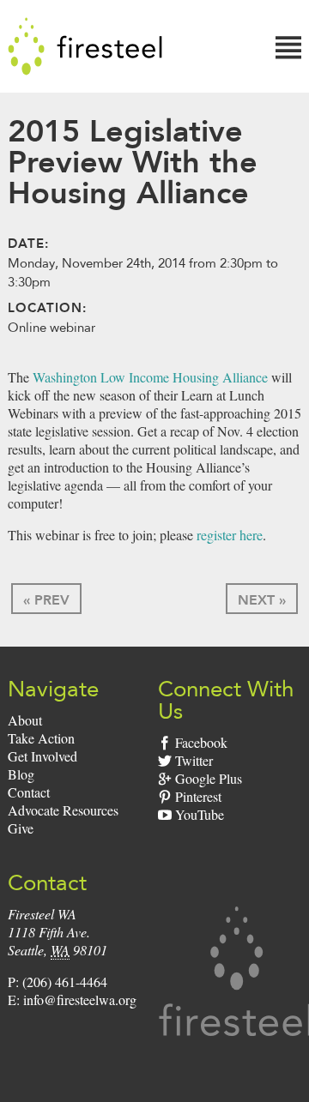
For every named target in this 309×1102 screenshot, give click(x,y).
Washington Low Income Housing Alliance (150, 377)
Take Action (41, 738)
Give (20, 828)
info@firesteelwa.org (79, 1000)
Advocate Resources (63, 810)
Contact (29, 792)
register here (230, 535)
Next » (262, 600)
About (25, 720)
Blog (21, 774)
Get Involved (42, 756)
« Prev (46, 600)
